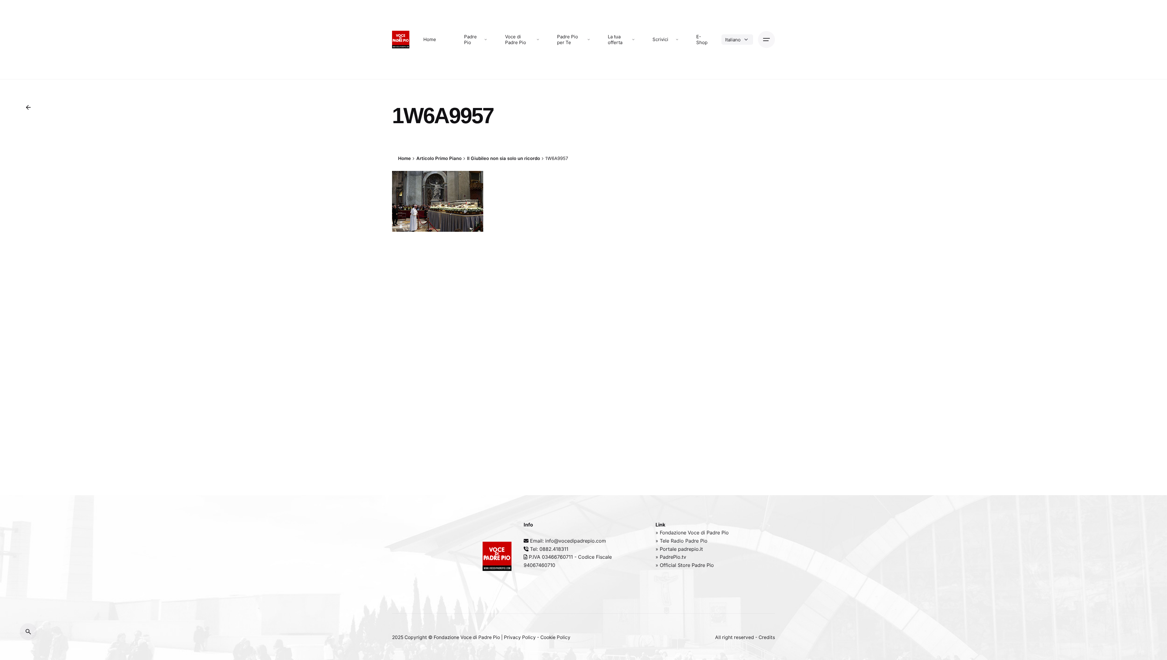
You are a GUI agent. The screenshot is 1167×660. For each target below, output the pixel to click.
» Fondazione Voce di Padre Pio (692, 533)
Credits (767, 637)
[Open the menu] (766, 39)
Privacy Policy (520, 637)
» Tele (663, 541)
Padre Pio (696, 541)
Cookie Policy (555, 637)
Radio (678, 541)
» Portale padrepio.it (679, 549)
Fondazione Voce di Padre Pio (467, 637)
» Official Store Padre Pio (685, 565)
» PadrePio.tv (671, 557)
